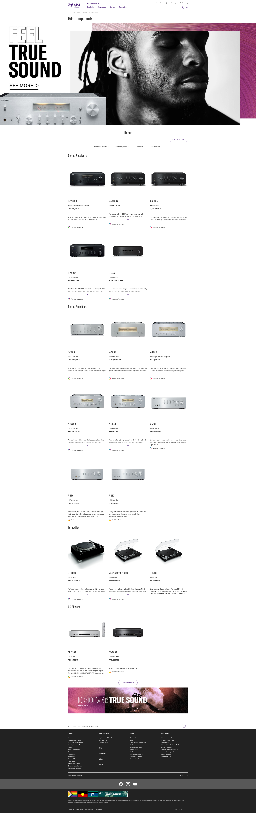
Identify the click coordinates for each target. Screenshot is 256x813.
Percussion (71, 754)
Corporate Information (167, 738)
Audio (69, 12)
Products (90, 7)
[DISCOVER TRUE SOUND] (128, 700)
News (100, 748)
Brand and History (166, 752)
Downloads (102, 7)
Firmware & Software (136, 756)
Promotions (123, 7)
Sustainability (164, 756)
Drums (70, 747)
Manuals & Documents (136, 754)
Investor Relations (166, 754)
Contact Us (133, 738)
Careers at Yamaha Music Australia (171, 745)
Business (183, 3)
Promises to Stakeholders (168, 749)
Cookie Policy (98, 809)
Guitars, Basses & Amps (75, 745)
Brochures (133, 752)
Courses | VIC (103, 740)
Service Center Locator (136, 745)
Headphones (71, 756)
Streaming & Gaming (74, 763)
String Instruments (73, 752)
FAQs (131, 740)
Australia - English (173, 3)
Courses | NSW (103, 742)
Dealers (152, 3)
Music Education (104, 733)
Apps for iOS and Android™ (76, 768)
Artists (101, 759)
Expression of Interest (105, 738)
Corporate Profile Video (167, 740)
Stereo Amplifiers (121, 146)
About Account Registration (138, 742)
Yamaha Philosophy (166, 747)
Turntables (139, 146)
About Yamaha (165, 733)
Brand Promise (165, 742)
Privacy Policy (89, 809)
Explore (112, 7)
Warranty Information (136, 747)
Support (158, 3)
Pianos (70, 738)
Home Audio (92, 3)
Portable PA (71, 759)
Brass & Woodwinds (74, 749)
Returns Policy (134, 749)
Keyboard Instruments (74, 740)
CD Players (156, 146)
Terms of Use (79, 809)
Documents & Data (135, 759)
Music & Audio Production (75, 742)
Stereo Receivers (100, 146)
